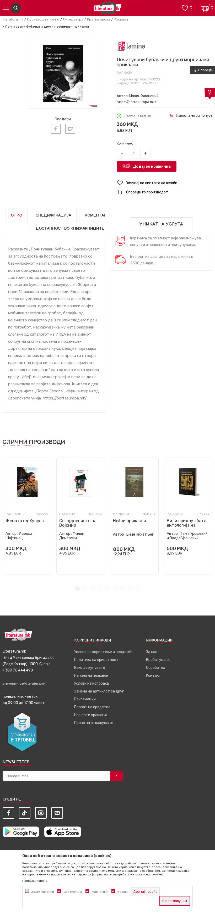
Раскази (121, 19)
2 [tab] (84, 588)
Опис (16, 215)
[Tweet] (70, 128)
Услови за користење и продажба (103, 652)
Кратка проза (98, 19)
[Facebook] (55, 128)
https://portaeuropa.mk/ (136, 102)
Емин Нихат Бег (140, 534)
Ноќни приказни (129, 521)
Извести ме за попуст (194, 115)
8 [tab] (130, 588)
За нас (151, 652)
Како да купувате (89, 667)
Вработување (158, 660)
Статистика (73, 891)
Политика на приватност (96, 660)
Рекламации (85, 699)
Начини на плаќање (91, 675)
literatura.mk (13, 19)
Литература (73, 19)
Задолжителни (42, 891)
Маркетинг (100, 891)
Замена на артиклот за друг (99, 691)
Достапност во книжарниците (70, 228)
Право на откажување (93, 723)
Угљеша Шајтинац (19, 535)
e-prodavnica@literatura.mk (24, 683)
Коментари (97, 215)
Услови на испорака (91, 683)
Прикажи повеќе (34, 880)
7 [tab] (122, 588)
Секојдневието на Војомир (77, 523)
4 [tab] (100, 588)
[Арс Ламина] (131, 46)
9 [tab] (138, 588)
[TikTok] (24, 813)
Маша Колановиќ (143, 96)
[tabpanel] (27, 516)
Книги (54, 19)
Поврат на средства (92, 707)
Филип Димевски (71, 535)
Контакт (153, 675)
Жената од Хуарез (25, 521)
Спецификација (53, 215)
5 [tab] (107, 588)
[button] (164, 183)
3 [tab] (92, 588)
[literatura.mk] (107, 9)
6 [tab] (115, 588)
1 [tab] (77, 588)
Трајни (123, 891)
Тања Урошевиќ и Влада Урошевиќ (187, 535)
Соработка (155, 667)
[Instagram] (41, 813)
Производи (36, 19)
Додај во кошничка (152, 166)
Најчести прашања (90, 715)
